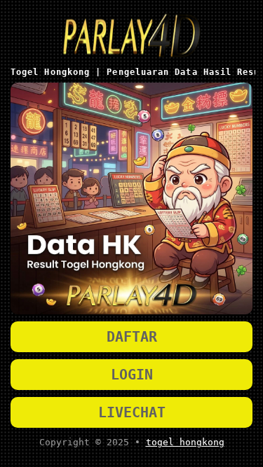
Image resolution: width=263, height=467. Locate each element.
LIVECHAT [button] (132, 412)
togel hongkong (185, 442)
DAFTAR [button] (132, 336)
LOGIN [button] (132, 374)
